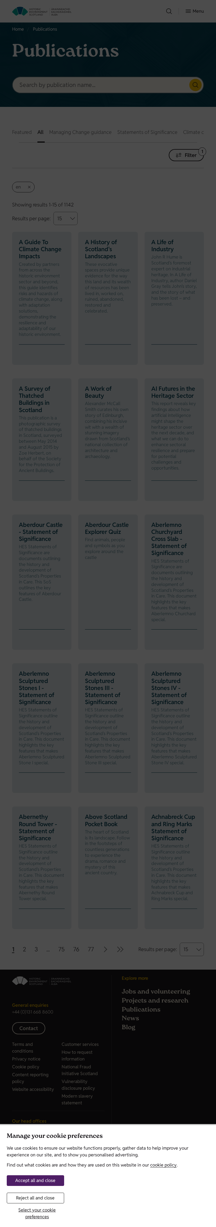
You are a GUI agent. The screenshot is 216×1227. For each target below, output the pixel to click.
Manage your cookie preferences (55, 1136)
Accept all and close (35, 1180)
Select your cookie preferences (37, 1213)
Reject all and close (35, 1198)
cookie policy (163, 1165)
